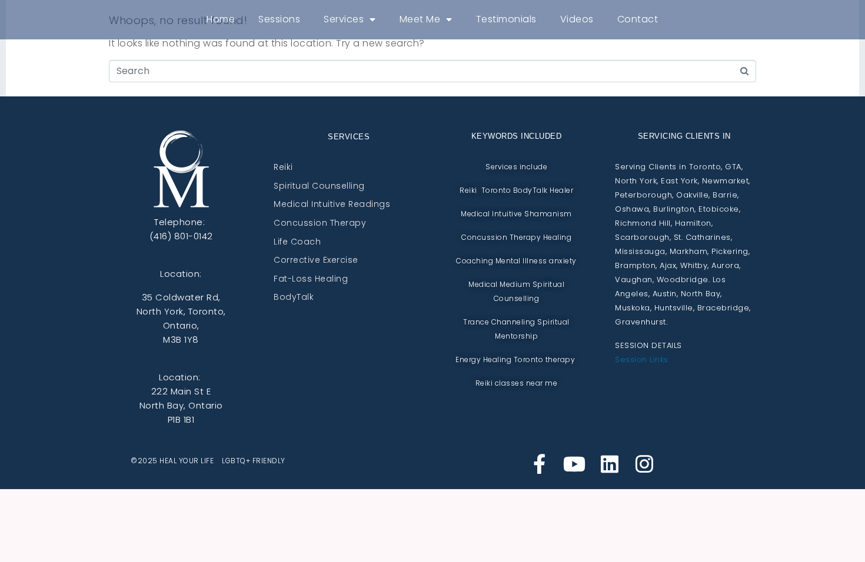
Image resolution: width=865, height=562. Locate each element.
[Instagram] (644, 464)
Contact (637, 19)
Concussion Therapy (320, 223)
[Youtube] (574, 464)
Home (221, 19)
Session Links (641, 359)
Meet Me (420, 19)
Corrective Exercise (316, 260)
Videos (577, 19)
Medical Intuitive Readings (332, 204)
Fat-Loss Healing (311, 279)
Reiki (283, 167)
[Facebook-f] (540, 464)
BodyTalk (294, 297)
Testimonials (506, 19)
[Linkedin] (610, 464)
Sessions (279, 19)
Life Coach (297, 242)
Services (344, 19)
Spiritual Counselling (319, 186)
